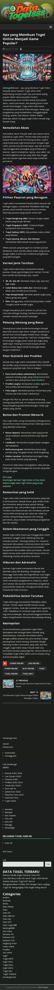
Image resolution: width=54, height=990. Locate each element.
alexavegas (10, 827)
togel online (11, 674)
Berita (5, 903)
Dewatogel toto (10, 738)
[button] (50, 27)
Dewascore (8, 747)
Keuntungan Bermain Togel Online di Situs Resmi (24, 480)
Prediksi (6, 949)
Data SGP (7, 922)
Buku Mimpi (8, 906)
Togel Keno (8, 965)
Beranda (6, 900)
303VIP (6, 744)
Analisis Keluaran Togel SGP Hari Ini (19, 881)
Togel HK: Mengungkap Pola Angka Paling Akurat (25, 887)
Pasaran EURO (11, 779)
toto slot (9, 818)
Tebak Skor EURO (13, 785)
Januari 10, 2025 (11, 49)
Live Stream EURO (13, 776)
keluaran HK (8, 934)
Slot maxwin (10, 815)
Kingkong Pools (10, 943)
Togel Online (10, 801)
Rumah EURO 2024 (13, 773)
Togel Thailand (9, 974)
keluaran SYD (9, 940)
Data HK (8, 843)
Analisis (6, 897)
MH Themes (43, 987)
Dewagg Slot (10, 756)
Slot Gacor (7, 851)
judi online (34, 663)
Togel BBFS (8, 958)
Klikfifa (6, 767)
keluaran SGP (9, 937)
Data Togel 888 (10, 925)
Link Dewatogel (10, 764)
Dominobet (10, 753)
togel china (8, 961)
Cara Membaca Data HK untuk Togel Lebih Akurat (25, 878)
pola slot (9, 821)
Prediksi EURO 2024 (14, 782)
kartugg (8, 824)
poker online (11, 668)
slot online (28, 668)
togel (42, 668)
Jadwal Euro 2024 (12, 791)
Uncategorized (9, 977)
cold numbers (38, 380)
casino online (17, 663)
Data (5, 909)
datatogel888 (9, 928)
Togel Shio (28, 674)
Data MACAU (9, 916)
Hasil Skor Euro (11, 797)
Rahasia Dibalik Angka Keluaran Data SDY (21, 875)
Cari (4, 860)
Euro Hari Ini (10, 788)
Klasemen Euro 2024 (14, 794)
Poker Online (8, 946)
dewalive (9, 809)
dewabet (9, 812)
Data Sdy (7, 919)
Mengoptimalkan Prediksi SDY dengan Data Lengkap (26, 884)
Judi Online (7, 931)
